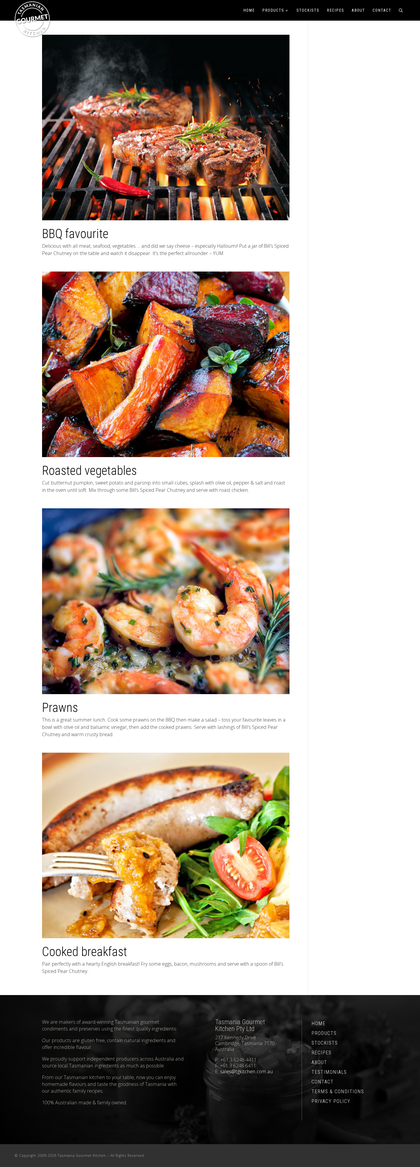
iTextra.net (395, 1155)
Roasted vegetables (89, 470)
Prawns (60, 707)
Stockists (308, 10)
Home (249, 10)
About (358, 10)
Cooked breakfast (84, 952)
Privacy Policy (331, 1101)
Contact (382, 10)
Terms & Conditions (338, 1091)
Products (273, 10)
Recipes (335, 10)
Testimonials (329, 1072)
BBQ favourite (75, 234)
